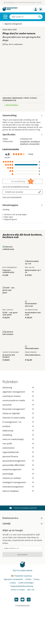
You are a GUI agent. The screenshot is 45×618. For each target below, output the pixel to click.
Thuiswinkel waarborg (23, 576)
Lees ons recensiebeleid (11, 197)
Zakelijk (6, 523)
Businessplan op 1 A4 (33, 271)
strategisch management (14, 482)
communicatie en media (13, 400)
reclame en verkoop (11, 478)
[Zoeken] (39, 16)
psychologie (7, 474)
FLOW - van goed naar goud (9, 314)
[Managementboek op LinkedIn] (16, 599)
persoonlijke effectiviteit (13, 465)
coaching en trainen (11, 396)
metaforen (24, 144)
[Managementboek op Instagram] (28, 599)
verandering (25, 141)
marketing (7, 435)
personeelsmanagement (13, 461)
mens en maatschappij (13, 439)
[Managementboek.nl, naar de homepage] (10, 10)
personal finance (10, 456)
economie (7, 405)
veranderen (35, 141)
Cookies (13, 583)
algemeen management (13, 392)
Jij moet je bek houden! (8, 356)
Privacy (36, 579)
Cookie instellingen (26, 583)
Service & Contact (18, 590)
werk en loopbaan (10, 491)
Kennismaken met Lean (33, 314)
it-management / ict (11, 422)
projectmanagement (11, 469)
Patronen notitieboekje (8, 271)
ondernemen (8, 448)
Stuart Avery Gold (9, 30)
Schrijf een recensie (14, 192)
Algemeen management (13, 24)
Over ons (30, 590)
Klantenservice (10, 518)
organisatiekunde (10, 452)
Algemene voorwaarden (13, 579)
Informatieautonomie (33, 355)
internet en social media (13, 418)
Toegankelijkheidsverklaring (21, 586)
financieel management (13, 409)
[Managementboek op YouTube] (22, 599)
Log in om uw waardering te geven (15, 187)
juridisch (6, 426)
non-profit (7, 443)
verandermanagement (13, 487)
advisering (7, 387)
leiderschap (7, 430)
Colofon (28, 579)
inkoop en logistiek (11, 413)
